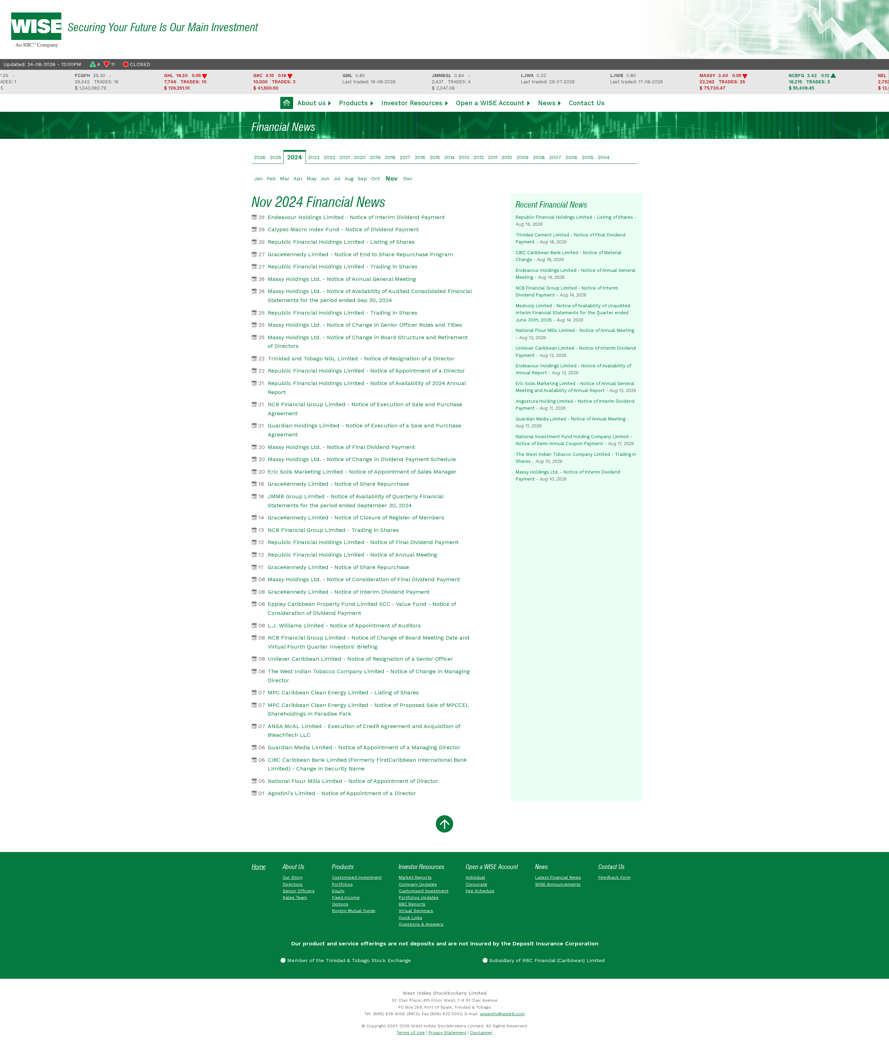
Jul (336, 178)
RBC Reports (412, 904)
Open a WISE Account (490, 103)
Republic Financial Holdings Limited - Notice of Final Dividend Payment (363, 542)
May (311, 178)
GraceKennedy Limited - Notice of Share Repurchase (338, 484)
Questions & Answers (421, 924)
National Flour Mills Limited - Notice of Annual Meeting (575, 330)
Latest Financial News (558, 877)
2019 (375, 157)
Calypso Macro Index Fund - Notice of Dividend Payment (343, 229)
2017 (405, 157)
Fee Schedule (480, 890)
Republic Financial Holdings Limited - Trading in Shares (342, 266)
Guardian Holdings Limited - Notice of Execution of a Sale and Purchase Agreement (364, 430)
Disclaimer (481, 1032)
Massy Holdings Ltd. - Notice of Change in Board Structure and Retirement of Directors (368, 342)
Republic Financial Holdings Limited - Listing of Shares (341, 242)
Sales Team (295, 897)
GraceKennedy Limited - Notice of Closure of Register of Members (356, 517)
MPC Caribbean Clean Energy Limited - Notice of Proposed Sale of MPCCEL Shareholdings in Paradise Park (368, 709)
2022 (329, 157)
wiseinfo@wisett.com (502, 1013)
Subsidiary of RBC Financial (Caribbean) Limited (546, 960)
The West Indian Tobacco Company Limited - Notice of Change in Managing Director (369, 676)
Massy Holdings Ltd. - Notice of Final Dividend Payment (341, 447)
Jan (258, 178)
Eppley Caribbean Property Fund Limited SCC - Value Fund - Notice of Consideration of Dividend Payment (362, 608)
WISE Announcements (558, 884)
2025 (275, 157)
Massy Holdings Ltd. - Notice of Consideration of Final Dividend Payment (364, 579)
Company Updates (418, 884)
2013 (464, 157)
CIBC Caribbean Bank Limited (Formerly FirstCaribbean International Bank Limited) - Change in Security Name (367, 764)
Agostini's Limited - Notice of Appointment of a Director (342, 793)
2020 (360, 157)
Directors (292, 884)
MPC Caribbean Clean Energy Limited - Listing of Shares (343, 692)
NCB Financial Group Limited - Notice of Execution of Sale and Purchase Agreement (365, 409)
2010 (506, 157)
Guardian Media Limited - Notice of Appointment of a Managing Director (364, 747)
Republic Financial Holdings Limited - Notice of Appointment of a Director (366, 370)
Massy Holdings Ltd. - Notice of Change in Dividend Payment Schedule (362, 459)
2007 (555, 157)
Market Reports (415, 877)
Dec (408, 178)
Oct (375, 178)
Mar (284, 178)
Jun (325, 178)
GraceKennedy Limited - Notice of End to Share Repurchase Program (360, 254)
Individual (475, 877)
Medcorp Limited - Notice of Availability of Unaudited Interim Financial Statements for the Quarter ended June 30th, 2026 (573, 313)
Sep (362, 178)
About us (311, 103)
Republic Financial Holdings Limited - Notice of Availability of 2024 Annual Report (367, 387)
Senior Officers (299, 890)
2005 (587, 157)
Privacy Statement (447, 1032)
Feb (271, 178)
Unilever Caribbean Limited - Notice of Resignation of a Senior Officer (360, 659)
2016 (420, 157)
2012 (478, 157)
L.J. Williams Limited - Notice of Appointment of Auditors (344, 625)
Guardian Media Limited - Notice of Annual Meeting (570, 418)
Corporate (476, 884)
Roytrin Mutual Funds (353, 910)
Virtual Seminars (416, 910)
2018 (390, 157)
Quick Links (410, 917)
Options (340, 904)
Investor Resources (411, 103)
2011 (492, 157)
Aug (349, 178)
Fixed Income (346, 897)
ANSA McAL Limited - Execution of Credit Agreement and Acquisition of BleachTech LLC (364, 730)
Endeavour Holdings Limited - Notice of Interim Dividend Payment (356, 217)
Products (353, 103)
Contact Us (587, 103)
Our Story (292, 877)
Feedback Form (614, 877)
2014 (449, 157)
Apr (297, 178)
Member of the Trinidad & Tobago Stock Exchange (348, 960)
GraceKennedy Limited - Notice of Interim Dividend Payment (349, 591)
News (547, 103)
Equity (338, 890)
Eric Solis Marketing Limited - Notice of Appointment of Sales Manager (362, 471)
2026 (260, 157)
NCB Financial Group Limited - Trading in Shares (333, 530)
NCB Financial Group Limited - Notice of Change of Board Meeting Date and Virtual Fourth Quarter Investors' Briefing (369, 642)
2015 (435, 157)
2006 (571, 157)
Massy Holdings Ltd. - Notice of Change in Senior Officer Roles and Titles (365, 325)
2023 (313, 157)
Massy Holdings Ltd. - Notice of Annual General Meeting (342, 279)
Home (259, 866)
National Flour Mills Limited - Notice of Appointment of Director (353, 781)
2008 (539, 157)
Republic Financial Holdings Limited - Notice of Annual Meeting (352, 554)
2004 (603, 157)
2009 (522, 157)
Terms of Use (411, 1032)
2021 (344, 157)
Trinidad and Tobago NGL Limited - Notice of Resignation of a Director (361, 358)
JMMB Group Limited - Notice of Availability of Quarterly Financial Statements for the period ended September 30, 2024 (355, 501)
